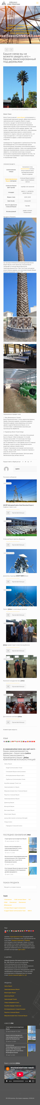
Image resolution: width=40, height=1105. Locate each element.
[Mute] (30, 1081)
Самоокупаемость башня (11, 787)
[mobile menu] (37, 3)
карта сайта (21, 949)
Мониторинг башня (10, 814)
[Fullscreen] (33, 1081)
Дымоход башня (9, 802)
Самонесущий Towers (10, 999)
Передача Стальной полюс (14, 826)
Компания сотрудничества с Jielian (14, 680)
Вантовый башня (9, 810)
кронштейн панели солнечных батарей (15, 818)
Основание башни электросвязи (16, 771)
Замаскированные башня (11, 798)
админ (17, 469)
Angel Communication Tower (14, 767)
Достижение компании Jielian (12, 716)
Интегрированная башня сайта (15, 775)
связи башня (21, 117)
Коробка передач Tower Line (12, 783)
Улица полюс (8, 822)
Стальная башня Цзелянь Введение (14, 539)
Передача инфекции (17, 940)
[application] (20, 1074)
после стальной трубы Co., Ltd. (17, 975)
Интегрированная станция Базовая (14, 1009)
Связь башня (8, 764)
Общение (27, 940)
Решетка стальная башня (11, 795)
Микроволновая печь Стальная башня (15, 791)
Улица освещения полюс (11, 1002)
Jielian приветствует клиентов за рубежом (16, 645)
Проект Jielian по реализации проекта (15, 609)
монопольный (25, 168)
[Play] (7, 1081)
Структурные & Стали (16, 936)
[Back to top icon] (20, 1094)
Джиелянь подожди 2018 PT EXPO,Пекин (15, 576)
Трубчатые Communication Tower (15, 779)
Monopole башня (9, 806)
